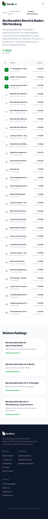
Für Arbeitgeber (9, 484)
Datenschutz (7, 495)
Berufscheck (7, 471)
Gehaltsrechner (24, 456)
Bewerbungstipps (25, 463)
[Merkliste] (43, 3)
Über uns (6, 488)
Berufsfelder (7, 456)
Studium (5, 467)
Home (4, 13)
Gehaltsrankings (25, 459)
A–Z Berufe (7, 459)
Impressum (7, 491)
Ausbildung (7, 463)
